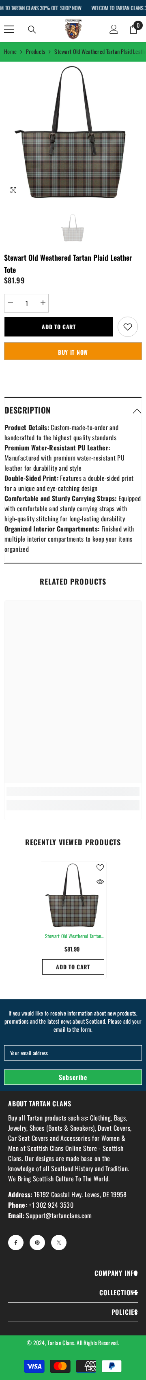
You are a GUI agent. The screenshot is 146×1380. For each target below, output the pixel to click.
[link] (73, 791)
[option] (73, 130)
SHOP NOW (70, 8)
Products (35, 51)
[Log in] (114, 29)
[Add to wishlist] (128, 327)
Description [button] (27, 410)
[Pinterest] (37, 1242)
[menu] (9, 29)
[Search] (32, 29)
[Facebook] (16, 1242)
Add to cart (59, 326)
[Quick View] (100, 882)
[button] (73, 409)
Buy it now (73, 352)
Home (10, 51)
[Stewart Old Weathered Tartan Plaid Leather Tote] (73, 894)
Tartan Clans (60, 1342)
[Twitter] (59, 1242)
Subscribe (73, 1077)
